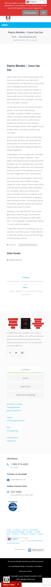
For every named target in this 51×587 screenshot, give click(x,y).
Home (14, 37)
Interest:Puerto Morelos (28, 37)
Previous (26, 277)
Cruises (25, 378)
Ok (43, 12)
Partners (33, 534)
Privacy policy (30, 12)
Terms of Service (37, 541)
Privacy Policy (14, 543)
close (18, 584)
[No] (48, 9)
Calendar (29, 532)
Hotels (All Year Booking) (25, 395)
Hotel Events (26, 386)
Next (25, 287)
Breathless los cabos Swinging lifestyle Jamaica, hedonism (15, 407)
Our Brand (24, 534)
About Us (15, 534)
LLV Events (25, 369)
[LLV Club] (8, 18)
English (14, 539)
